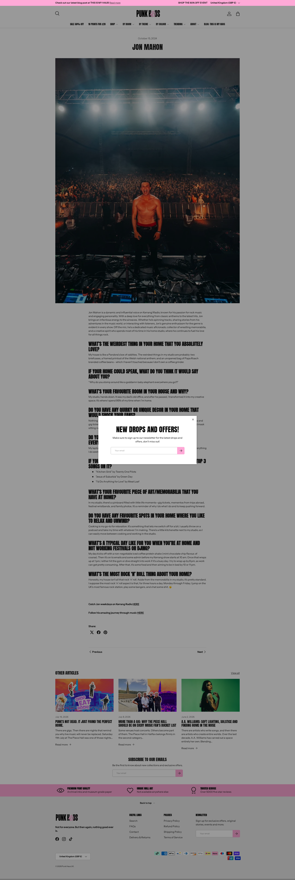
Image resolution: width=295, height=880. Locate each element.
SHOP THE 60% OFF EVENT (192, 2)
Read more (115, 2)
